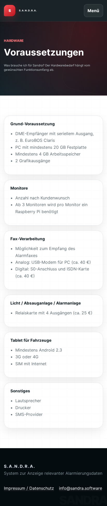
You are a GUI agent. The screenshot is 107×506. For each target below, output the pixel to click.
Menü (93, 10)
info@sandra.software (80, 488)
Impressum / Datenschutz (29, 488)
